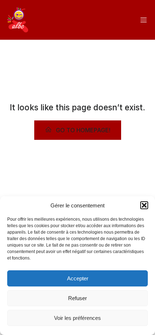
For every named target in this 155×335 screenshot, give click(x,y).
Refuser (77, 298)
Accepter (77, 278)
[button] (144, 205)
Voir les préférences (77, 318)
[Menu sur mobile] (143, 19)
